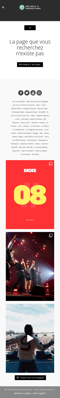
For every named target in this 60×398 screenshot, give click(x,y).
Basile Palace (17, 108)
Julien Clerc (25, 122)
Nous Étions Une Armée (34, 137)
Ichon (17, 119)
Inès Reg (25, 119)
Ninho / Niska (18, 137)
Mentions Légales (22, 393)
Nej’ (41, 133)
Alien (38, 105)
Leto (19, 126)
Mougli (35, 133)
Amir (44, 105)
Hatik (33, 115)
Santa (37, 144)
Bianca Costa (42, 108)
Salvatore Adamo (27, 144)
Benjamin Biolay (29, 108)
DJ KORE (42, 112)
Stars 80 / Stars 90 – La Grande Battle (33, 147)
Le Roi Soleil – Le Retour (39, 126)
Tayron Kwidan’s (27, 151)
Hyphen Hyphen (43, 115)
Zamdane (35, 154)
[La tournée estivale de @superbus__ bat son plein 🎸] (30, 266)
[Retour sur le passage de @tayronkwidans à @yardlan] (30, 338)
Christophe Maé (18, 112)
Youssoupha (25, 154)
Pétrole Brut (32, 140)
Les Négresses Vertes (34, 129)
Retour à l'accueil (30, 64)
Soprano (44, 144)
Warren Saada (41, 151)
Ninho (46, 133)
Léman (26, 126)
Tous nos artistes (18, 101)
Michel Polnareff (24, 133)
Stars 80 (14, 147)
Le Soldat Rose (18, 129)
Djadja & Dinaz (31, 112)
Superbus (16, 151)
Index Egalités (39, 393)
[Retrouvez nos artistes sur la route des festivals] (30, 194)
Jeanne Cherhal (36, 119)
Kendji (41, 122)
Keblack (35, 122)
